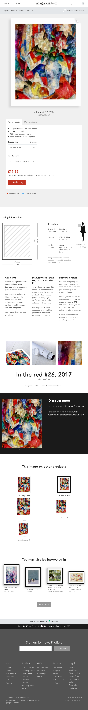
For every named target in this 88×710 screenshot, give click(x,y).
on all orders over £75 (44, 626)
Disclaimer (73, 688)
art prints (31, 136)
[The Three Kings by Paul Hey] (33, 577)
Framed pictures (28, 670)
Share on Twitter (30, 194)
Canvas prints (27, 674)
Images (7, 3)
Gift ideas (41, 670)
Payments (10, 677)
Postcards (25, 682)
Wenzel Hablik (9, 591)
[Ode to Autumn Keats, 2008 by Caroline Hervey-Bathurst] (76, 577)
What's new (26, 689)
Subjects (14, 10)
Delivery (62, 296)
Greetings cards (28, 685)
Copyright (73, 685)
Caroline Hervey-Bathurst (75, 590)
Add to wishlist (14, 194)
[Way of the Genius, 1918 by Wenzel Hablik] (11, 575)
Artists (21, 10)
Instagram (57, 683)
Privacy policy (74, 673)
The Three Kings (32, 589)
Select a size (22, 142)
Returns (9, 683)
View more (44, 604)
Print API (71, 697)
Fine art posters (28, 667)
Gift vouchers (42, 667)
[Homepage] (44, 4)
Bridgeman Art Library (72, 414)
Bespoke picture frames (25, 700)
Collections (29, 10)
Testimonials (11, 674)
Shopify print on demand (73, 700)
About (8, 670)
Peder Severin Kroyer (55, 591)
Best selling (57, 667)
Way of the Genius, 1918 (11, 588)
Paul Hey (29, 591)
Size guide (33, 142)
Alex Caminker (44, 115)
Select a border (14, 156)
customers (47, 315)
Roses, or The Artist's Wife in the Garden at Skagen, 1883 (55, 588)
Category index (59, 680)
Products (19, 3)
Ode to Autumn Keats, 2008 (75, 587)
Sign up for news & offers (44, 642)
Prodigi (79, 697)
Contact (9, 667)
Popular (6, 10)
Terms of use (74, 676)
